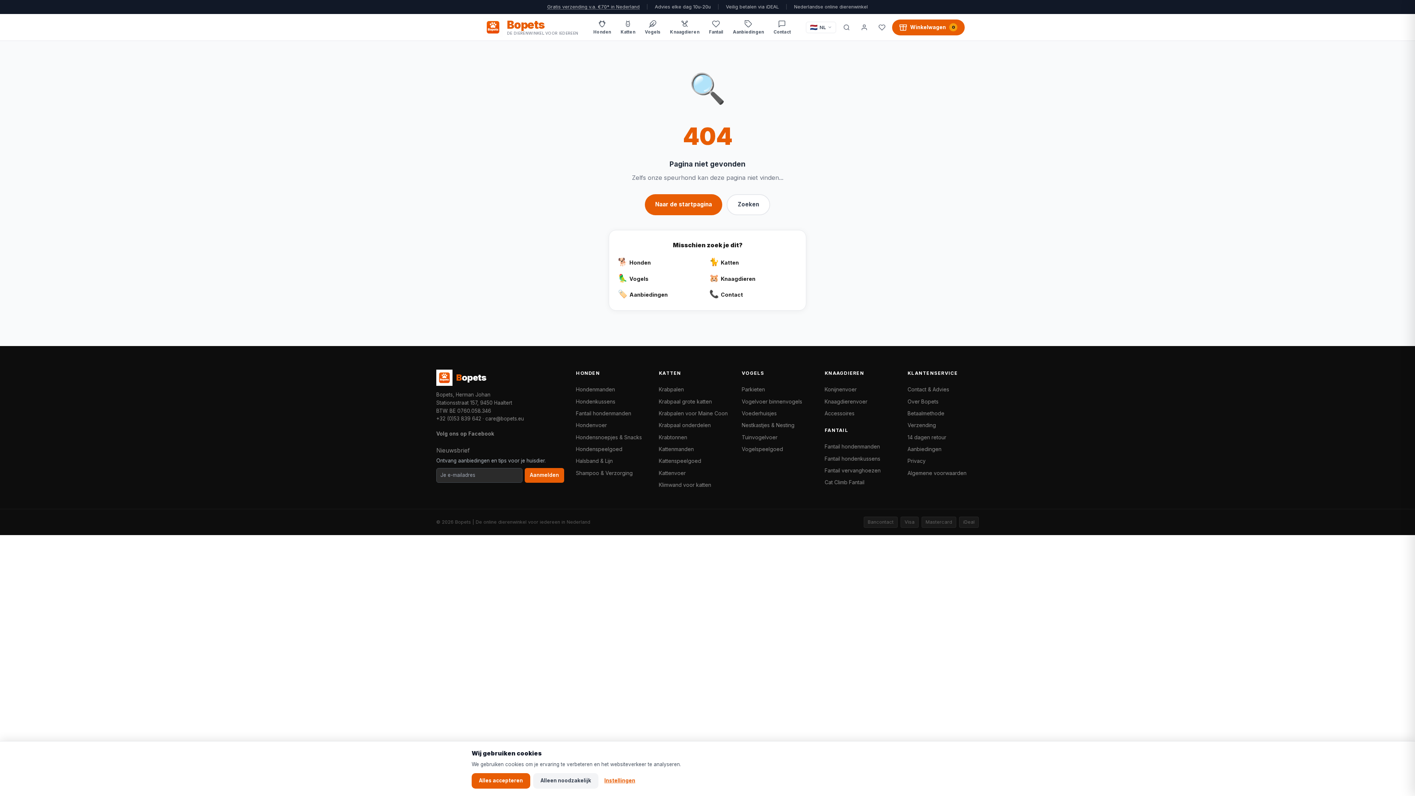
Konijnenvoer (841, 389)
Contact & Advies (928, 389)
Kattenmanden (676, 449)
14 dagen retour (927, 437)
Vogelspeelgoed (762, 449)
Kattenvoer (672, 473)
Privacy (917, 461)
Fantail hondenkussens (852, 458)
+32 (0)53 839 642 (458, 419)
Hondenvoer (591, 425)
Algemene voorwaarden (937, 473)
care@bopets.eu (504, 419)
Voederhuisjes (759, 413)
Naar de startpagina (683, 204)
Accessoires (840, 413)
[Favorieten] (881, 27)
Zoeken (748, 204)
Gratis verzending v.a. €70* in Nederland (593, 7)
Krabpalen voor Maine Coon (693, 413)
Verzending (922, 425)
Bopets (463, 522)
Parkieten (753, 389)
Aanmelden (544, 475)
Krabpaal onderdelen (685, 425)
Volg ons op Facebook (465, 433)
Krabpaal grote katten (685, 401)
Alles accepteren (501, 780)
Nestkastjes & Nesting (768, 425)
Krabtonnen (673, 437)
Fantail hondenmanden (603, 413)
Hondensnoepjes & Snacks (609, 437)
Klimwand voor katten (685, 485)
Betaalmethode (926, 413)
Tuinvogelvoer (760, 437)
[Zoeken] (846, 27)
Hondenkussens (595, 401)
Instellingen (619, 780)
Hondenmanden (595, 389)
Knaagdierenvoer (846, 401)
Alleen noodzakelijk (566, 780)
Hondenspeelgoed (599, 449)
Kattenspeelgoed (680, 461)
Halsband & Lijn (594, 461)
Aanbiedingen (924, 449)
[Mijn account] (864, 27)
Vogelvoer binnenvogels (772, 401)
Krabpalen (671, 389)
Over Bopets (923, 401)
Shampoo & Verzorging (604, 473)
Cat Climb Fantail (844, 482)
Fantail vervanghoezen (853, 470)
